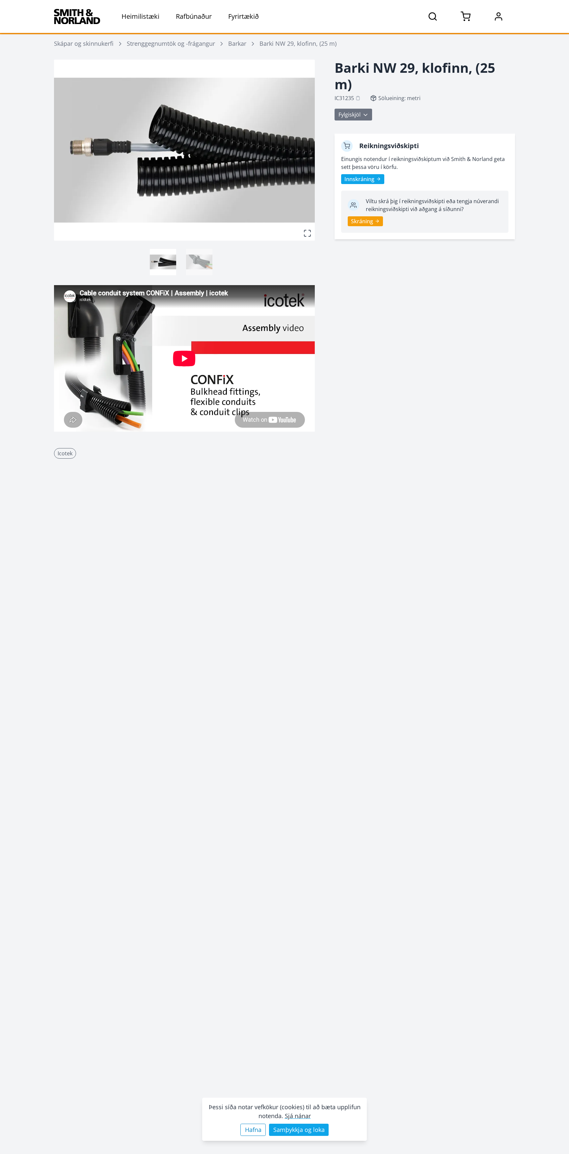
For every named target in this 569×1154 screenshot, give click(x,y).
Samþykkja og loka (299, 1130)
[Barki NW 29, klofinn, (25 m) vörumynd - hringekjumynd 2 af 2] (199, 262)
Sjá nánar (298, 1116)
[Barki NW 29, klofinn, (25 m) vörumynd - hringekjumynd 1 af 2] (163, 262)
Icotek (65, 453)
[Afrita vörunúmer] (358, 98)
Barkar (237, 43)
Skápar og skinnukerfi (84, 43)
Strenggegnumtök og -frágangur (171, 43)
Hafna (253, 1130)
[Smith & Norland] (77, 16)
